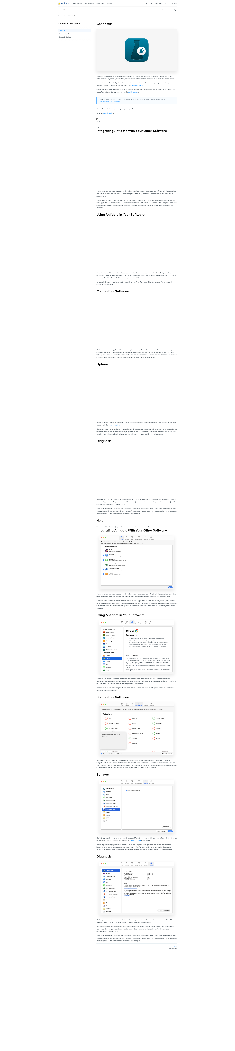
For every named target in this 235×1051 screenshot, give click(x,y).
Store (145, 3)
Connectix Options (65, 37)
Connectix (77, 16)
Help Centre (158, 3)
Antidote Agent (64, 34)
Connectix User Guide (64, 16)
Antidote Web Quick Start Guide (110, 101)
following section (137, 85)
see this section (108, 113)
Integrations (63, 9)
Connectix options (114, 425)
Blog (151, 3)
